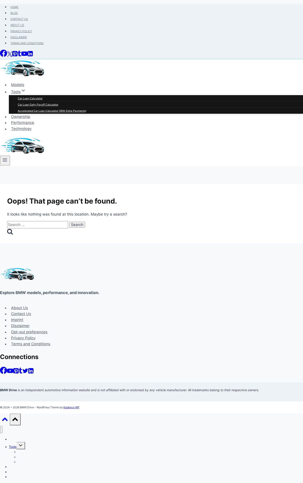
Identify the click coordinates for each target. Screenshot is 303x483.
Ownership (20, 116)
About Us (17, 25)
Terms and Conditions (27, 43)
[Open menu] (5, 160)
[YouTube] (24, 55)
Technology (21, 129)
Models (17, 84)
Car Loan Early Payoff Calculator (38, 104)
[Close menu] (1, 429)
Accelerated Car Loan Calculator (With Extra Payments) (52, 110)
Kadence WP (71, 407)
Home (14, 7)
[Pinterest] (15, 55)
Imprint (17, 320)
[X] (9, 55)
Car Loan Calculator (30, 98)
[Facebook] (3, 55)
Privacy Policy (21, 31)
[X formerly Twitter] (25, 372)
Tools (12, 447)
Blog (14, 13)
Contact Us (19, 19)
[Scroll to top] (5, 420)
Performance (22, 122)
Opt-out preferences (29, 332)
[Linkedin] (30, 55)
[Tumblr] (19, 55)
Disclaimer (18, 37)
